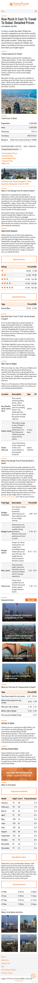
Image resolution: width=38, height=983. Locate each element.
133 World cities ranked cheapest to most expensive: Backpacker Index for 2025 (16, 182)
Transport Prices (7, 161)
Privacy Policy (7, 973)
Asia (6, 672)
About (3, 957)
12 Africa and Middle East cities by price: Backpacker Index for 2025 (18, 616)
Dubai (7, 652)
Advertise (5, 960)
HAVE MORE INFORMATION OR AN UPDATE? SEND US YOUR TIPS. (19, 774)
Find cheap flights (8, 970)
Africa (7, 611)
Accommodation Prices (9, 153)
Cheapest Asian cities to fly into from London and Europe (18, 677)
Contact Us (5, 963)
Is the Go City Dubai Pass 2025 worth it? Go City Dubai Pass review (18, 657)
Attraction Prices (7, 156)
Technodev (19, 980)
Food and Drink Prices (9, 158)
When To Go (5, 163)
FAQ (2, 966)
